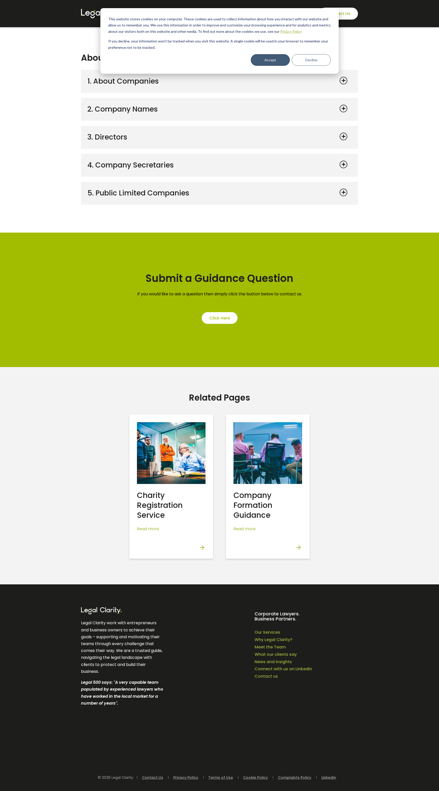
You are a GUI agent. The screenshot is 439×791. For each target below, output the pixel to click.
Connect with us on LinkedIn (283, 669)
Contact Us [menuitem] (152, 777)
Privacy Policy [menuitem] (185, 777)
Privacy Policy (291, 31)
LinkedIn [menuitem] (328, 777)
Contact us (266, 676)
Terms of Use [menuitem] (220, 777)
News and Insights (273, 662)
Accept (270, 60)
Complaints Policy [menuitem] (294, 777)
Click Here (219, 318)
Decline (311, 60)
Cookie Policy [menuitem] (255, 777)
